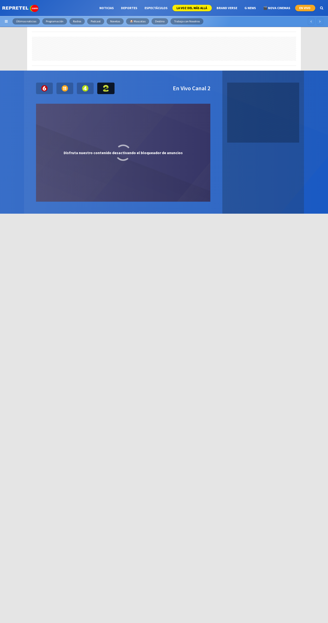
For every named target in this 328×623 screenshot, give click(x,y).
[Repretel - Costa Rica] (20, 8)
